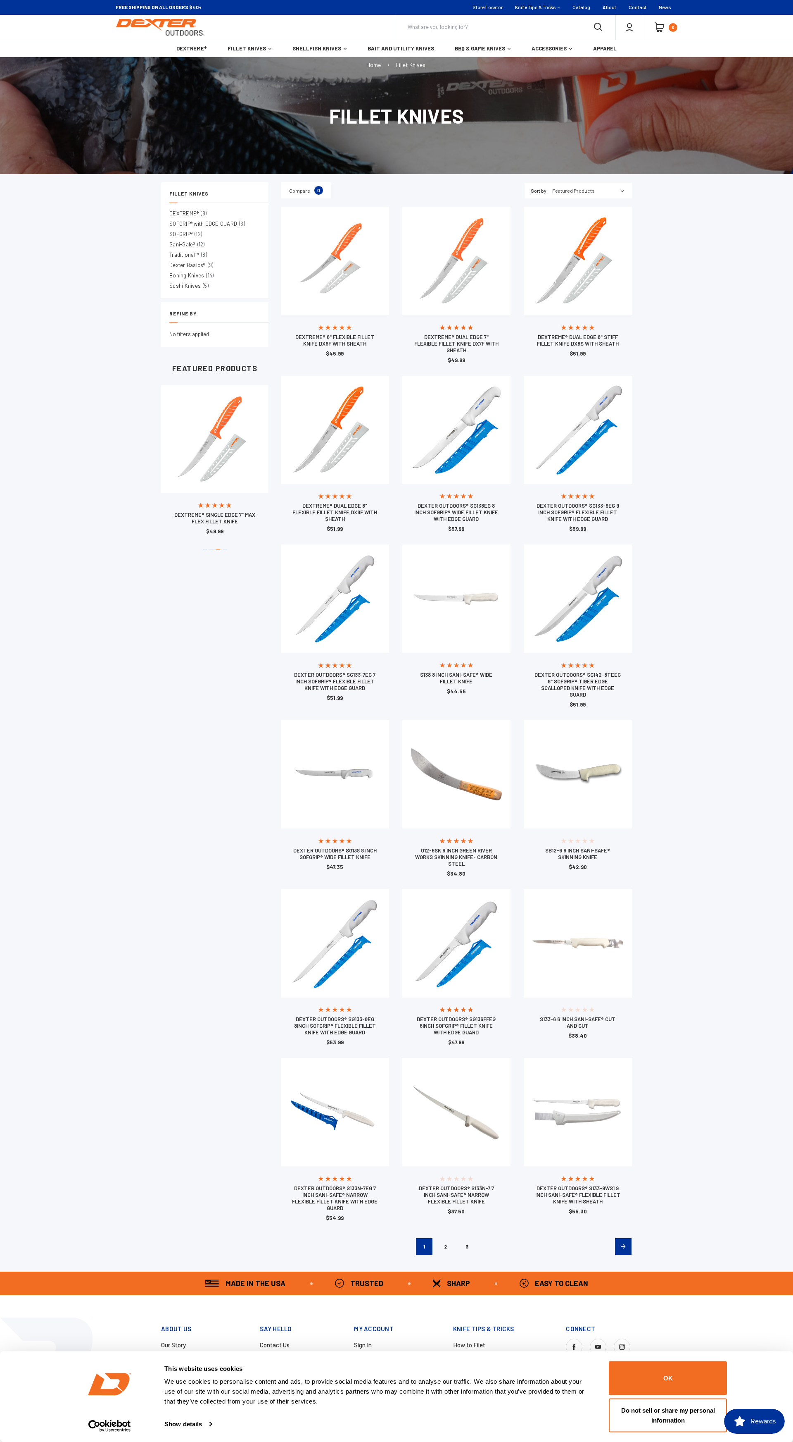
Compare (304, 190)
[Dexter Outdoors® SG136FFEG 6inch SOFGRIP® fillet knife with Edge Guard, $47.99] (456, 943)
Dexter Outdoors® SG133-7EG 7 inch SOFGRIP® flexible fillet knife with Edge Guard (334, 681)
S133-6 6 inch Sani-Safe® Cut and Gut (577, 1022)
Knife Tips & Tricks (535, 7)
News (665, 7)
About (609, 7)
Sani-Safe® (187, 244)
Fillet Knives (247, 48)
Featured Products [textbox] (573, 190)
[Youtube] (598, 1347)
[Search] (598, 27)
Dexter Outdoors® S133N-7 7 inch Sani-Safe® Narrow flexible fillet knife (456, 1195)
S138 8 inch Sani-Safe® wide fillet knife (456, 678)
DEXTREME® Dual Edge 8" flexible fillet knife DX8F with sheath (334, 512)
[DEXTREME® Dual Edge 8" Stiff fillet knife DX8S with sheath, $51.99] (578, 261)
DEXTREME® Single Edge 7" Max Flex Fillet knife (214, 518)
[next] (623, 1246)
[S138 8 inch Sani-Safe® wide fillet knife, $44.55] (456, 598)
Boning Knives (191, 275)
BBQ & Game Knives (480, 48)
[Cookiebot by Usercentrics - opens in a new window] (110, 1426)
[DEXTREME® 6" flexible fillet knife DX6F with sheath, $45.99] (335, 261)
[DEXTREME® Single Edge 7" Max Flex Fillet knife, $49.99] (214, 439)
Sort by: (539, 190)
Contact (637, 7)
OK (668, 1378)
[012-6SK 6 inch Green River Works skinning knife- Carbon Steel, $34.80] (456, 774)
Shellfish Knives (316, 48)
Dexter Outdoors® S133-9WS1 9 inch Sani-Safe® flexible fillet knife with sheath (577, 1195)
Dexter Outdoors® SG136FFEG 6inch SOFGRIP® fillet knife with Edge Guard (456, 1026)
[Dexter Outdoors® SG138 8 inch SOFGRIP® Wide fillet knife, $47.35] (335, 774)
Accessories (549, 48)
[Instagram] (622, 1347)
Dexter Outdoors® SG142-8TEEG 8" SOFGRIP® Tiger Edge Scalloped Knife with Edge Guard (577, 684)
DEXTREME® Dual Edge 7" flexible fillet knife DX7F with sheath (456, 343)
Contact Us (275, 1345)
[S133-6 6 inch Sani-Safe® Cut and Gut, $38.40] (578, 943)
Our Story (173, 1345)
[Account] (629, 27)
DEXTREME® (191, 48)
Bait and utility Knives (401, 48)
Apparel (605, 48)
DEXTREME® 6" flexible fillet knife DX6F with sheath (334, 340)
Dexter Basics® (191, 265)
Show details (183, 1424)
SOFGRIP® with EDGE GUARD (207, 223)
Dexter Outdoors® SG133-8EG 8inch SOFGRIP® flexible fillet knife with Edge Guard (335, 1026)
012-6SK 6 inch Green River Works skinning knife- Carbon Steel (456, 857)
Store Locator (487, 7)
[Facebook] (574, 1347)
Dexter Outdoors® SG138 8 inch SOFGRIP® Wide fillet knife (335, 853)
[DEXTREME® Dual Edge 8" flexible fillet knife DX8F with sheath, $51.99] (335, 430)
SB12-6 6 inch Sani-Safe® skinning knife (577, 853)
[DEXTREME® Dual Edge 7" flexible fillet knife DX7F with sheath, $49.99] (456, 261)
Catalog (581, 7)
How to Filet (469, 1345)
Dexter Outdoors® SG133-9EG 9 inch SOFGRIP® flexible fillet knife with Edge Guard (578, 512)
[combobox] (592, 190)
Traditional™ (188, 254)
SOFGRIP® (185, 234)
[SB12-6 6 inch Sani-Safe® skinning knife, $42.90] (578, 774)
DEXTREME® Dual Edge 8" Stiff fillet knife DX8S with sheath (578, 340)
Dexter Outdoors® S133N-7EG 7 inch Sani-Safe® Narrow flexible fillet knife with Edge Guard (335, 1198)
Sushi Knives (189, 285)
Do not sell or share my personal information (668, 1414)
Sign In (363, 1345)
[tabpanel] (214, 463)
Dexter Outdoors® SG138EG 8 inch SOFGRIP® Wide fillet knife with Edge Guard (456, 512)
